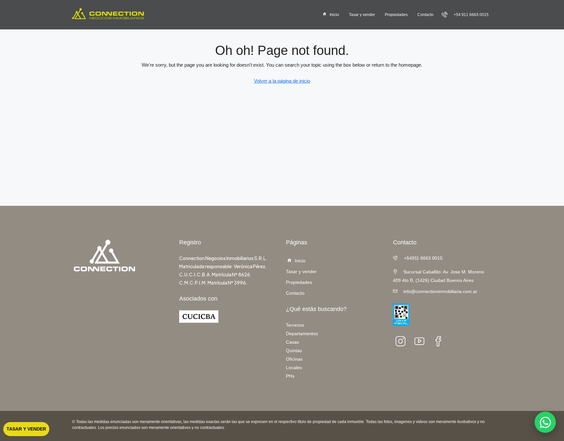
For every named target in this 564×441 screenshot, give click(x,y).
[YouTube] (421, 341)
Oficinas (294, 359)
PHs (290, 376)
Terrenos (295, 325)
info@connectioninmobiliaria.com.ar (440, 291)
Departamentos (302, 333)
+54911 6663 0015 (423, 258)
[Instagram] (402, 341)
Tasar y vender (362, 14)
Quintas (294, 350)
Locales (294, 367)
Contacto (425, 14)
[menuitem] (465, 14)
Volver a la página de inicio (282, 81)
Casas (292, 342)
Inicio (334, 14)
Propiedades (396, 14)
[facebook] (440, 341)
